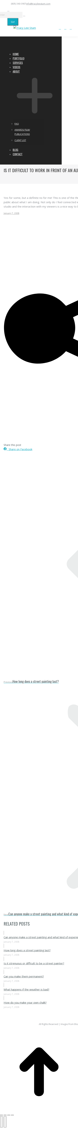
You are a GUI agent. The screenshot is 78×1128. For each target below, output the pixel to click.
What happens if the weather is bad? (26, 989)
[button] (31, 48)
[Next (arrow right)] (5, 1121)
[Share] (5, 1115)
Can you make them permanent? (24, 976)
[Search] (24, 15)
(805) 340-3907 (18, 3)
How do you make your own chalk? (25, 1002)
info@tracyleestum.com (38, 3)
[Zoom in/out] (12, 1115)
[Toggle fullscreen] (8, 1115)
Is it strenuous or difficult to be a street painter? (34, 963)
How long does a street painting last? (27, 950)
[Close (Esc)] (1, 1115)
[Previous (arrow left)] (1, 1121)
